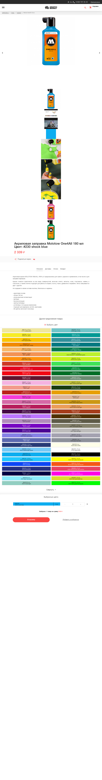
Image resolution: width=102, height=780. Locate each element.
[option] (51, 41)
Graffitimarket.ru (5, 12)
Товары (12, 12)
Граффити (19, 12)
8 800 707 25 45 (82, 2)
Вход (71, 2)
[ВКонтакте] (33, 259)
